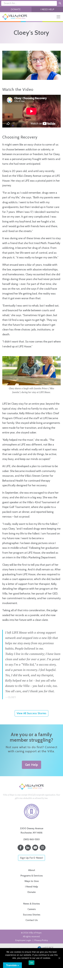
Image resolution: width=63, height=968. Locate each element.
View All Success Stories (31, 713)
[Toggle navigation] (58, 16)
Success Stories (31, 914)
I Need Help (47, 9)
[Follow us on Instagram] (42, 848)
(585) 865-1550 (31, 839)
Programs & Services (31, 875)
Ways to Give (31, 881)
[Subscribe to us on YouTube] (35, 848)
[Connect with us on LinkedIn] (28, 848)
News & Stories (31, 903)
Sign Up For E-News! (31, 857)
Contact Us (32, 920)
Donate (16, 9)
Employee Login (23, 940)
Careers (32, 909)
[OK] (59, 958)
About (31, 870)
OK (31, 962)
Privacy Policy (41, 940)
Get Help (31, 765)
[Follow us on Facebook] (20, 848)
